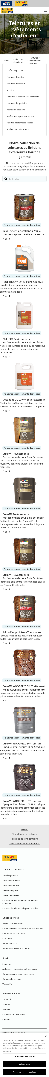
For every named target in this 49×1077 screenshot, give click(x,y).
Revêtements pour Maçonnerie (20, 116)
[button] (45, 10)
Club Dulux (7, 938)
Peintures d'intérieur (15, 77)
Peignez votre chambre (12, 923)
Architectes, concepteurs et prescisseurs (20, 969)
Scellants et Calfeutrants (18, 129)
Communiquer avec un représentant (18, 974)
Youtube (6, 1009)
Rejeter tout (24, 1064)
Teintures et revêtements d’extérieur (35, 61)
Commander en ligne (11, 979)
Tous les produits (10, 875)
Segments (6, 964)
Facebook (6, 999)
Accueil (5, 60)
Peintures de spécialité (17, 103)
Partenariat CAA (9, 943)
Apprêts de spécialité (16, 109)
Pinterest (6, 1004)
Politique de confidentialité (24, 838)
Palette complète (10, 890)
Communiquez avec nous (13, 1014)
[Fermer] (46, 1036)
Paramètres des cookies (24, 1056)
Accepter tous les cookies (24, 1072)
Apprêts (10, 90)
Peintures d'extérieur (16, 83)
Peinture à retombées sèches (20, 122)
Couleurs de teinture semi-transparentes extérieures (20, 902)
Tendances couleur (10, 895)
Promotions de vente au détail (16, 948)
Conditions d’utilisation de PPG (24, 843)
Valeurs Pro (7, 984)
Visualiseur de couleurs (25, 834)
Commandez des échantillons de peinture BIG (22, 928)
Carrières (6, 1019)
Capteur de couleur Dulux (13, 933)
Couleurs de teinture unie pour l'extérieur (20, 908)
